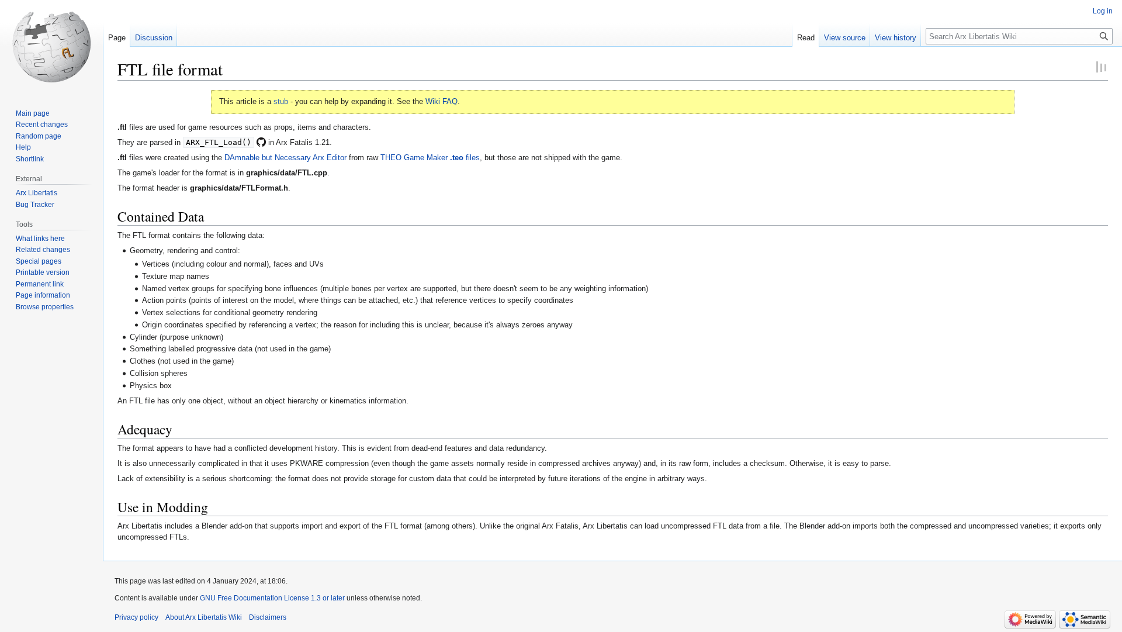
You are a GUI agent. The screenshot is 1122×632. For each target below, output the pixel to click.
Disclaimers (267, 617)
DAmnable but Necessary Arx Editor (285, 157)
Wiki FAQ (441, 101)
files (465, 157)
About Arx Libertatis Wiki (203, 617)
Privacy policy (136, 617)
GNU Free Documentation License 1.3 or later (272, 598)
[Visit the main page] (51, 47)
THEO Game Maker (414, 157)
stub (280, 101)
